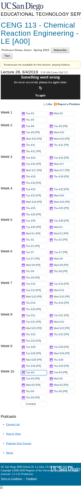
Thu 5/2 (30, 239)
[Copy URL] (40, 88)
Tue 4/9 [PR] (61, 126)
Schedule (31, 404)
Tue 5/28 (30, 347)
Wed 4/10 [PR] (34, 139)
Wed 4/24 (59, 195)
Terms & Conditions (11, 479)
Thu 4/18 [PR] (61, 176)
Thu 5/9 (30, 271)
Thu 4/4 (30, 120)
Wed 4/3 (58, 113)
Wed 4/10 (59, 132)
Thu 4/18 (30, 176)
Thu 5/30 (58, 360)
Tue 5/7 (30, 252)
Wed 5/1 (58, 227)
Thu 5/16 (30, 303)
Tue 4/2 (30, 113)
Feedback (31, 479)
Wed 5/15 (59, 290)
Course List (13, 424)
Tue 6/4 (30, 372)
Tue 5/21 (30, 315)
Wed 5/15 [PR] (34, 296)
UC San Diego (22, 6)
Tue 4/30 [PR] (61, 221)
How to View (13, 433)
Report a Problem (69, 104)
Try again (40, 95)
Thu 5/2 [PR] (61, 239)
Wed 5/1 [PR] (33, 233)
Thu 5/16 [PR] (61, 303)
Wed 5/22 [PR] (34, 328)
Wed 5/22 (59, 322)
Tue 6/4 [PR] (61, 372)
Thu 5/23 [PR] (61, 334)
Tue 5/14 (30, 284)
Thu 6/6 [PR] (61, 391)
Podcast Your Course (18, 443)
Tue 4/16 (30, 158)
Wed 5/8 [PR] (33, 265)
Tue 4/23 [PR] (61, 189)
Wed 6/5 (58, 378)
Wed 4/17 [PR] (34, 170)
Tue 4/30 (30, 221)
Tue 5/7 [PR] (61, 252)
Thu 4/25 (30, 208)
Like (49, 104)
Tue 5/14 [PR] (61, 284)
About (9, 452)
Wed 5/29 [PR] (62, 353)
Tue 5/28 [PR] (61, 347)
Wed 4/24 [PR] (34, 202)
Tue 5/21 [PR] (61, 315)
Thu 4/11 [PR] (61, 145)
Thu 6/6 (30, 391)
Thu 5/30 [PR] (33, 366)
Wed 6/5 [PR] (33, 385)
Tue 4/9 (30, 126)
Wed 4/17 (59, 164)
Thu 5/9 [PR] (61, 271)
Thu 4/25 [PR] (61, 208)
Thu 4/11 (30, 145)
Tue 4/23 (30, 189)
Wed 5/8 (58, 258)
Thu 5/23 (30, 334)
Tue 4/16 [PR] (61, 158)
